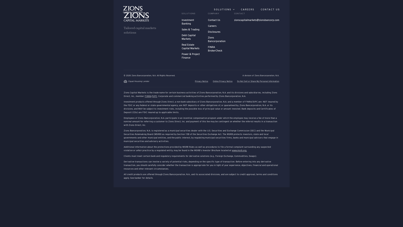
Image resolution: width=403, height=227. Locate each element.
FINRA (148, 96)
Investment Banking (188, 21)
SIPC (154, 96)
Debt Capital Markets (189, 37)
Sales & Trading (190, 29)
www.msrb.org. (239, 150)
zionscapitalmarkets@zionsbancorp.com (256, 20)
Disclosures (214, 32)
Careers (247, 9)
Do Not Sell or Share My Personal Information (258, 81)
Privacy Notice (201, 81)
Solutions (222, 9)
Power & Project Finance (191, 55)
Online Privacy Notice (223, 81)
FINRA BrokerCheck (215, 48)
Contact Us (214, 20)
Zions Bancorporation (217, 39)
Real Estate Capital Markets (190, 46)
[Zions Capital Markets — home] (133, 9)
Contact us (270, 9)
